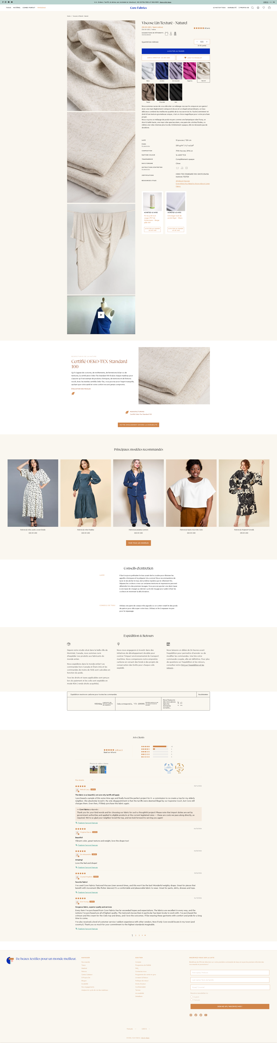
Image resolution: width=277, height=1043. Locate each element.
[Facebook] (3, 2)
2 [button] (135, 935)
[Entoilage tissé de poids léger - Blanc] (176, 201)
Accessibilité (139, 993)
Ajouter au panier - (152, 229)
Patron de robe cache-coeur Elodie (33, 530)
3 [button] (139, 935)
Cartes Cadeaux (86, 974)
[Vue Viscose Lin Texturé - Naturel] (101, 315)
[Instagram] (5, 2)
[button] (41, 7)
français (130, 1029)
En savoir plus (146, 146)
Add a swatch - (158, 58)
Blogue (83, 981)
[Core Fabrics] (138, 8)
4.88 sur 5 (119, 750)
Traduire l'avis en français (88, 823)
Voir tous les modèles (138, 543)
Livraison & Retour (141, 978)
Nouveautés (85, 962)
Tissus (83, 965)
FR (274, 2)
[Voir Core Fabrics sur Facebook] (195, 1015)
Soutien (139, 957)
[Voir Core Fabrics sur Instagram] (190, 1015)
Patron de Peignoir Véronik (244, 530)
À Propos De (85, 978)
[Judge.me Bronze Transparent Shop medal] (179, 767)
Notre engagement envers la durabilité (138, 425)
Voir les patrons (146, 34)
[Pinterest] (8, 2)
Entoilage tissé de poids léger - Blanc (175, 217)
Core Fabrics (136, 1038)
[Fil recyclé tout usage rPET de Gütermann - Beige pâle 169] (152, 201)
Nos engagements (87, 987)
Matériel (84, 968)
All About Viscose (183, 181)
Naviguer (85, 957)
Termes (137, 990)
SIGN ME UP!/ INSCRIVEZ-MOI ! (229, 1006)
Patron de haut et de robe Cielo (191, 530)
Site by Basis (145, 1038)
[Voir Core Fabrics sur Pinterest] (200, 1015)
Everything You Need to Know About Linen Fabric (193, 185)
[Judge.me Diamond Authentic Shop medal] (168, 767)
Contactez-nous (140, 971)
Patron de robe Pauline (85, 530)
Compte (138, 962)
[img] (80, 786)
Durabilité (84, 984)
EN (271, 2)
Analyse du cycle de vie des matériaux (94, 990)
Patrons (84, 971)
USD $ (144, 1029)
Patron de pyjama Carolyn (138, 530)
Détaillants (138, 996)
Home (68, 16)
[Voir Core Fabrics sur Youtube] (205, 1015)
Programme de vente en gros (145, 974)
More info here (165, 2)
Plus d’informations (203, 694)
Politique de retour (141, 981)
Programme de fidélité (143, 965)
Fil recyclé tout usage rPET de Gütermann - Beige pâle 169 (151, 219)
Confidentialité (140, 987)
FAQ (136, 968)
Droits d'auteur (140, 984)
